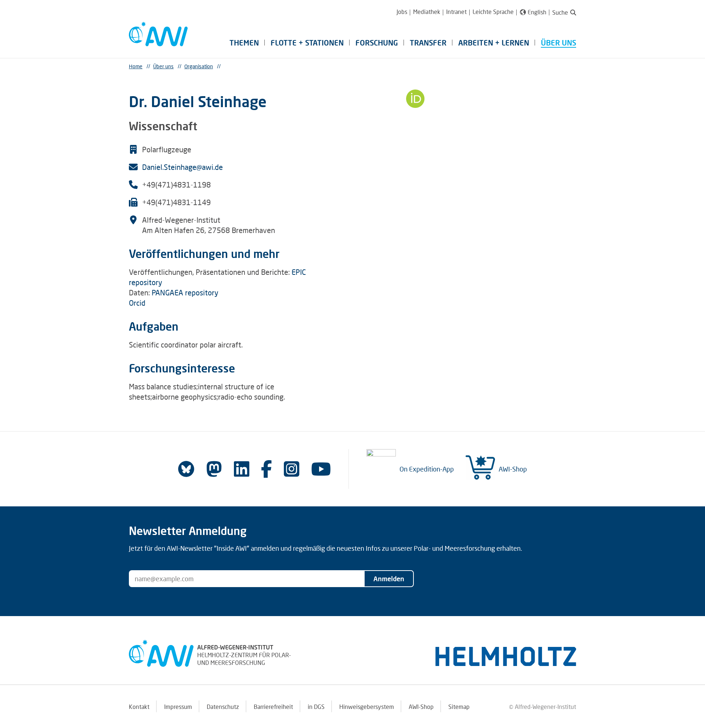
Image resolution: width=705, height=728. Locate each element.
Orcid (137, 302)
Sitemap (459, 706)
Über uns (558, 42)
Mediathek (426, 11)
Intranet (456, 11)
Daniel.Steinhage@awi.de (182, 167)
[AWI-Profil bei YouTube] (321, 468)
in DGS (316, 706)
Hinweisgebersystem (366, 706)
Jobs (402, 11)
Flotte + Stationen (307, 42)
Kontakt (139, 706)
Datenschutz (223, 706)
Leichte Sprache (493, 11)
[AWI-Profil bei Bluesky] (186, 469)
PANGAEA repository (185, 292)
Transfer (428, 42)
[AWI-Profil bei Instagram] (291, 468)
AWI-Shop (513, 469)
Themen (244, 42)
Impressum (178, 706)
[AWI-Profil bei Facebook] (266, 468)
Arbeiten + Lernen (493, 42)
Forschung (376, 42)
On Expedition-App (427, 469)
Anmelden (388, 579)
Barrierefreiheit (273, 706)
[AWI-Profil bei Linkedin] (241, 468)
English (537, 12)
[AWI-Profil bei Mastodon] (214, 469)
